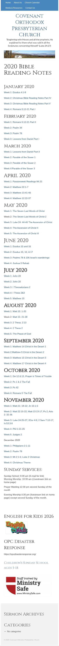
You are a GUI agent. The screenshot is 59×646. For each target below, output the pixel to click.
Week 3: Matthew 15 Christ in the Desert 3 (25, 357)
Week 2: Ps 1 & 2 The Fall (17, 382)
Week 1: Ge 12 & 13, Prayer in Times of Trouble (28, 376)
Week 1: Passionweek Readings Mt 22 (23, 181)
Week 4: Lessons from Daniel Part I (21, 139)
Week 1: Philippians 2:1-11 (17, 445)
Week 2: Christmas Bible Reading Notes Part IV (27, 98)
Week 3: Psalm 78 (13, 133)
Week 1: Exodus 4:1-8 (15, 92)
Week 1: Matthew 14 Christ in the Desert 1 (25, 346)
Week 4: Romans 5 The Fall (18, 393)
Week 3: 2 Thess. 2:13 (15, 322)
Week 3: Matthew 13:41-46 (17, 192)
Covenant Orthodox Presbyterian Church (29, 25)
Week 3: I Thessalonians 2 (17, 287)
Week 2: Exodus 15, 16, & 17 (18, 252)
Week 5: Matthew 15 (14, 298)
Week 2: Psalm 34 (13, 127)
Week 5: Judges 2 (13, 434)
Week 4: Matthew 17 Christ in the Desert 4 (25, 363)
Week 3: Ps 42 (11, 387)
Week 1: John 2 (12, 276)
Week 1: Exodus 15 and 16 (17, 246)
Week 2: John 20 (12, 281)
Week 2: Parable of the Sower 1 (20, 157)
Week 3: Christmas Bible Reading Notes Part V (27, 103)
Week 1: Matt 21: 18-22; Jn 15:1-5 (21, 406)
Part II (37, 151)
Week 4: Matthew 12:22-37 (17, 198)
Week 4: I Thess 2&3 (14, 293)
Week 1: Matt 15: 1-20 (15, 311)
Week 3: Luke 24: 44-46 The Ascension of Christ (28, 222)
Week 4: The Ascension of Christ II (21, 228)
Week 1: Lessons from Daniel (19, 151)
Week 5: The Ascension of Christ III (21, 233)
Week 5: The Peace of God (17, 333)
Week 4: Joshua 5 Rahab (16, 263)
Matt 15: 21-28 (20, 317)
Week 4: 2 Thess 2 (13, 328)
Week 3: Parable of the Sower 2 (20, 163)
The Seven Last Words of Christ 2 (29, 216)
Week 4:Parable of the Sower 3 (19, 168)
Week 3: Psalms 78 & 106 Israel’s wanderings (26, 257)
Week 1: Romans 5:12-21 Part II (20, 122)
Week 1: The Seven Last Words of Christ (24, 211)
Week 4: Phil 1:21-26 (14, 429)
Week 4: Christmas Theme (17, 462)
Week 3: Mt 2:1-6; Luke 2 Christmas (22, 457)
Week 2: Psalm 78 (13, 451)
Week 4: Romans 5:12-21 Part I (19, 109)
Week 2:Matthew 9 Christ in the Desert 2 (24, 352)
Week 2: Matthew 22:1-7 (16, 187)
